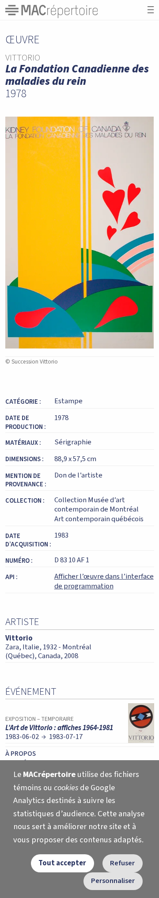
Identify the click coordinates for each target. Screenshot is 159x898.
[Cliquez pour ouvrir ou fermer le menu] (150, 10)
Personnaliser (113, 880)
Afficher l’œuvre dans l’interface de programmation (104, 581)
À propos (20, 753)
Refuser (122, 863)
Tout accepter (62, 863)
